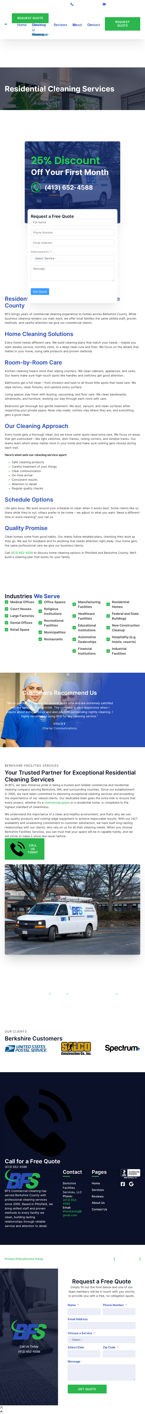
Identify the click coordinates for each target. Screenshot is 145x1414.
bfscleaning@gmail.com (72, 1213)
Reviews (60, 25)
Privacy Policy (14, 1259)
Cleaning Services (39, 25)
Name (72, 1305)
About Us (77, 25)
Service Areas (33, 1259)
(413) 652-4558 (22, 552)
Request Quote (30, 18)
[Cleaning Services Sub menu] (33, 31)
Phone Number (113, 1305)
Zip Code (109, 1347)
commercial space (56, 802)
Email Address (78, 1319)
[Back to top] (1, 1411)
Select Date (76, 1347)
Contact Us (93, 25)
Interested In (40, 252)
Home (22, 25)
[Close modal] (1, 1407)
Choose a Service (80, 1333)
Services (98, 1190)
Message (74, 1361)
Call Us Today (33, 849)
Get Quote (40, 291)
